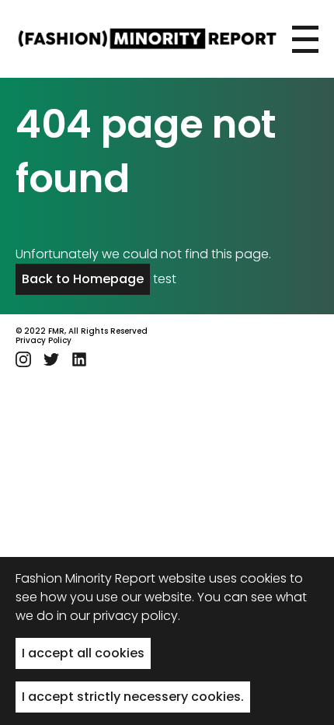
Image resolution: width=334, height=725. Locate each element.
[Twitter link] (51, 359)
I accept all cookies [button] (83, 653)
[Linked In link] (79, 359)
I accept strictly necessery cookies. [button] (133, 697)
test (164, 279)
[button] (305, 39)
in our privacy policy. (118, 616)
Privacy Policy (43, 340)
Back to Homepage (83, 279)
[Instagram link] (23, 359)
